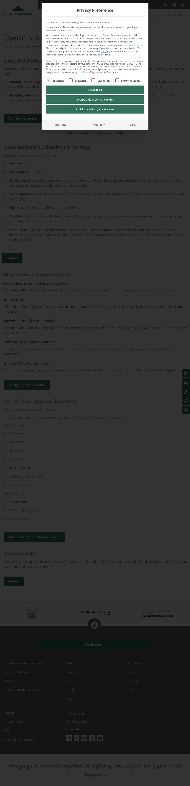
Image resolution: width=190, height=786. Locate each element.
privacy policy (135, 45)
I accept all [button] (95, 89)
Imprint (132, 124)
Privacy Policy (98, 124)
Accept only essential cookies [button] (95, 99)
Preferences (60, 124)
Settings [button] (105, 51)
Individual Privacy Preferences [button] (95, 109)
